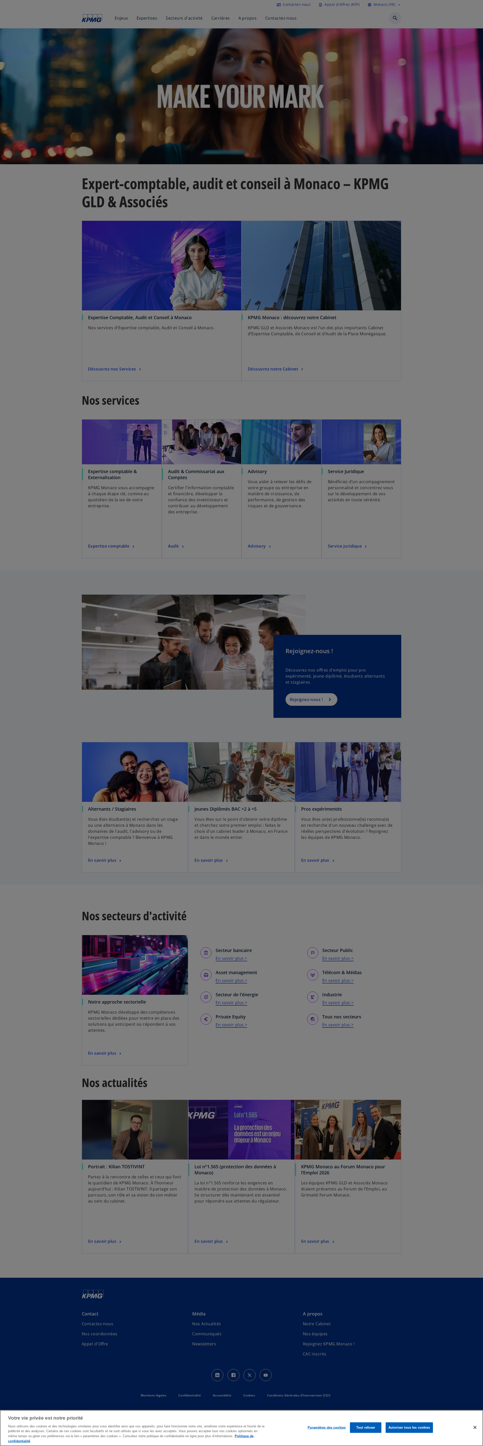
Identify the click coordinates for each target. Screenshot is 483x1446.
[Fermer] (474, 1427)
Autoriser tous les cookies (409, 1427)
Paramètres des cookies (327, 1427)
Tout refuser (365, 1427)
